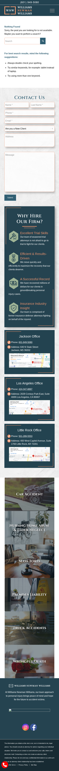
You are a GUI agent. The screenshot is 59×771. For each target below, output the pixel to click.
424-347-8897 (25, 389)
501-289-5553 (25, 436)
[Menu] (51, 10)
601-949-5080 (25, 342)
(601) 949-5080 (29, 2)
